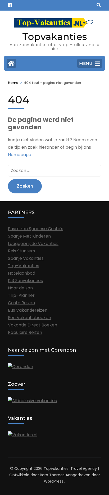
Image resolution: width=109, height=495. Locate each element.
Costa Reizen (21, 303)
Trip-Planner (21, 295)
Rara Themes (52, 475)
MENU (85, 63)
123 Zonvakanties (25, 281)
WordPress (53, 481)
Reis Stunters (21, 251)
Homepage (19, 155)
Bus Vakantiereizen (27, 310)
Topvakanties (54, 36)
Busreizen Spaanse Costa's (35, 229)
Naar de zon (20, 288)
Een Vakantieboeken (29, 318)
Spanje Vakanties (26, 258)
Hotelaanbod (21, 273)
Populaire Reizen (25, 332)
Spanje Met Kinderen (29, 236)
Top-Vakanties (23, 266)
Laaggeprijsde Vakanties (33, 243)
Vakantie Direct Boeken (32, 325)
